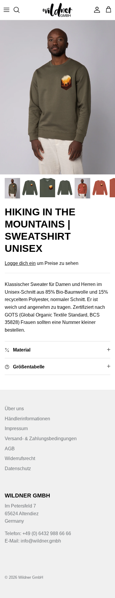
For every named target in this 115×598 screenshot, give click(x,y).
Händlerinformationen (27, 418)
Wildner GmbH (30, 577)
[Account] (95, 9)
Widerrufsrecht (20, 458)
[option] (57, 97)
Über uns (14, 408)
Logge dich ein (20, 263)
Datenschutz (18, 468)
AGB (10, 448)
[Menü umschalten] (6, 9)
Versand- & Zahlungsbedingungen (41, 438)
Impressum (16, 428)
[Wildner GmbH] (57, 10)
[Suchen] (19, 9)
